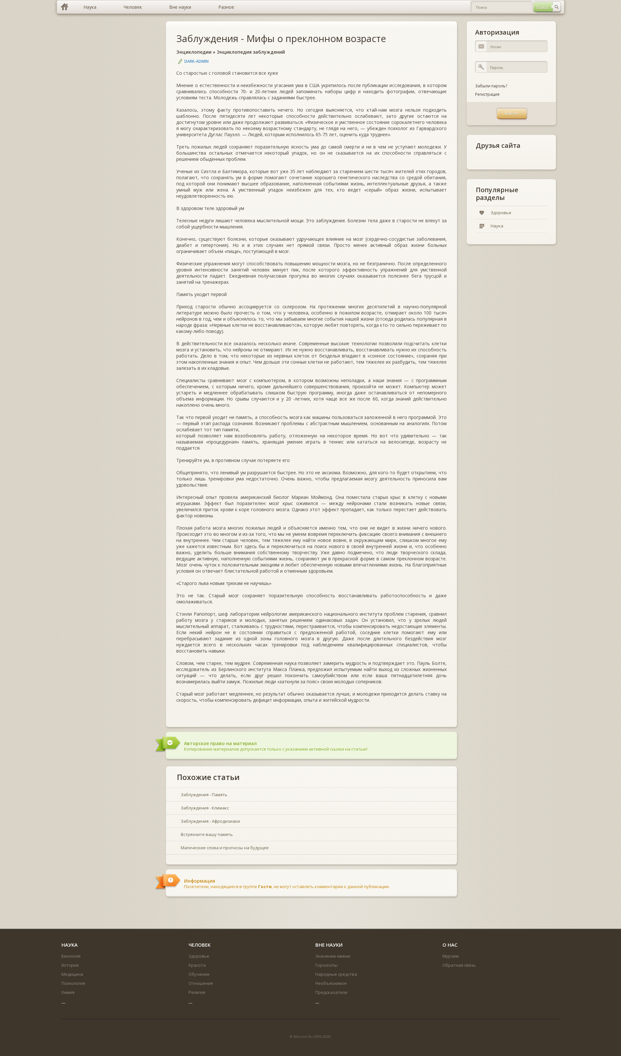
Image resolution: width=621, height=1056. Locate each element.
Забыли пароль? (491, 86)
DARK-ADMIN (196, 61)
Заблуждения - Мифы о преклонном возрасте (281, 38)
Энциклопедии (194, 52)
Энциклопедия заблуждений (251, 52)
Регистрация (487, 94)
